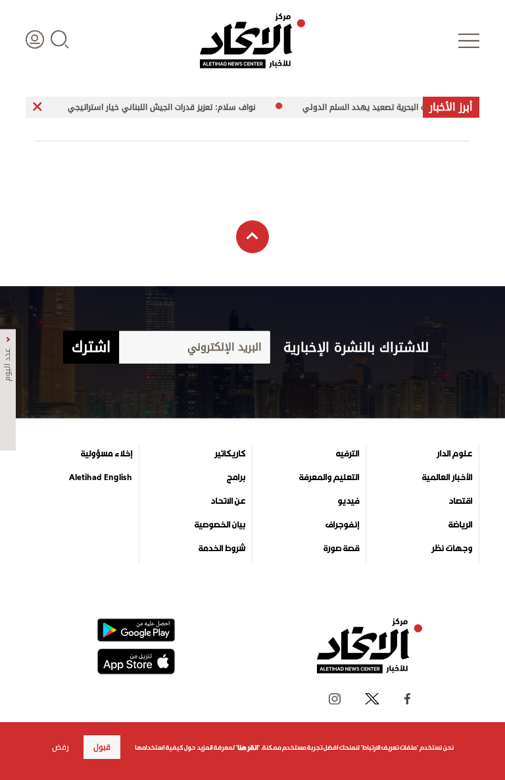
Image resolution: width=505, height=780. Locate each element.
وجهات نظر (451, 548)
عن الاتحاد (227, 501)
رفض (60, 747)
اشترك (91, 347)
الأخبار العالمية (447, 477)
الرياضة (460, 525)
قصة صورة (341, 548)
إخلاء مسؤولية (106, 454)
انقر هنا (247, 747)
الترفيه (347, 454)
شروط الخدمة (222, 548)
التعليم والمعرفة (329, 477)
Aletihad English (100, 477)
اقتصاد (460, 501)
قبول (101, 747)
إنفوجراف (342, 525)
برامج (236, 477)
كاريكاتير (229, 454)
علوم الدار (454, 454)
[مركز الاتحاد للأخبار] (252, 40)
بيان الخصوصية (220, 525)
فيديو (348, 501)
